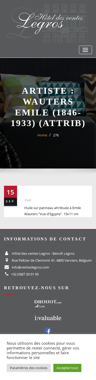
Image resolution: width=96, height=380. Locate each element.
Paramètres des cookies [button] (28, 367)
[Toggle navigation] (85, 50)
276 (56, 135)
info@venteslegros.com (30, 267)
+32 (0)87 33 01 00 (25, 274)
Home (42, 135)
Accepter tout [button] (67, 367)
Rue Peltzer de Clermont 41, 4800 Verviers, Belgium (52, 260)
